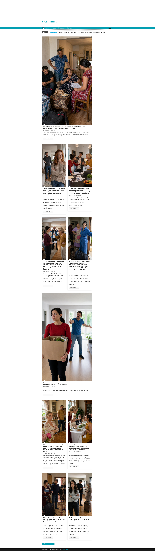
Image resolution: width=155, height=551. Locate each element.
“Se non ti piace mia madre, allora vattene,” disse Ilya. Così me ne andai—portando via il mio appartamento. (54, 519)
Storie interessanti (62, 28)
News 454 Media (49, 22)
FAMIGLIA (47, 28)
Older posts (46, 543)
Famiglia (70, 28)
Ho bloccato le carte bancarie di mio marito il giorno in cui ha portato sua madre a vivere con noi (79, 519)
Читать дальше (49, 138)
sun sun (53, 130)
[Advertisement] (77, 9)
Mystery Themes (65, 549)
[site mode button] (109, 28)
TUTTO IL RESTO (54, 28)
